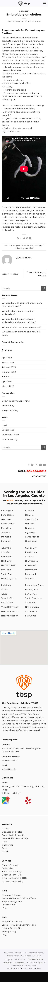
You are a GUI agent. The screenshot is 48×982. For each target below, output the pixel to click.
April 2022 (7, 381)
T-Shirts (6, 828)
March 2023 (8, 362)
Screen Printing (10, 274)
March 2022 (8, 386)
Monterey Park (9, 578)
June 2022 (7, 376)
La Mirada (6, 585)
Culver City (30, 548)
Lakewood (6, 556)
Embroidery (24, 11)
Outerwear (7, 845)
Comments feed (10, 434)
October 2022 (9, 372)
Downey (29, 515)
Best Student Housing (30, 968)
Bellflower (6, 561)
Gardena (29, 578)
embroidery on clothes (24, 248)
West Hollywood (9, 607)
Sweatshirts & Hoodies (13, 835)
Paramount (31, 569)
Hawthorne (31, 541)
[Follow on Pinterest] (40, 465)
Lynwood (6, 569)
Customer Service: (11, 756)
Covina (4, 589)
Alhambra (6, 548)
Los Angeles (7, 510)
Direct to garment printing (16, 401)
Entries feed (8, 430)
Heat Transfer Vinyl (12, 871)
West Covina (31, 519)
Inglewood (30, 532)
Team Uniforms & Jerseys (15, 838)
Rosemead (30, 565)
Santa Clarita (8, 523)
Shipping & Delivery (12, 895)
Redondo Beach (9, 616)
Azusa (4, 594)
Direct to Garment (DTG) (14, 878)
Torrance (5, 532)
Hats (4, 841)
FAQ (4, 908)
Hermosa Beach (9, 611)
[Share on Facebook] (21, 238)
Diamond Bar (32, 561)
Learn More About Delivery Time (19, 898)
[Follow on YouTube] (44, 465)
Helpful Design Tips (12, 901)
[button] (44, 3)
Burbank (29, 528)
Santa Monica (32, 537)
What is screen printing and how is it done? (21, 333)
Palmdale (6, 537)
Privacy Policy (9, 904)
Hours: (5, 783)
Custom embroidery (12, 105)
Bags (4, 848)
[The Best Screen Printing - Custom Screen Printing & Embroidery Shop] (24, 3)
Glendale (6, 519)
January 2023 (9, 367)
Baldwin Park (8, 565)
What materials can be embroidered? (21, 327)
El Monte (29, 510)
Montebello (31, 574)
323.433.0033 (36, 471)
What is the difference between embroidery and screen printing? (19, 320)
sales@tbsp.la (9, 769)
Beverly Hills (31, 589)
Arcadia (29, 556)
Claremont (30, 602)
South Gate (7, 574)
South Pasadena (33, 598)
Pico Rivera (31, 552)
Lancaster (6, 541)
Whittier (5, 552)
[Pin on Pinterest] (27, 238)
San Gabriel (7, 602)
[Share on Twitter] (24, 238)
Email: (5, 765)
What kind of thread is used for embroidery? (18, 312)
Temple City (7, 598)
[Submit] (43, 288)
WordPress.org (9, 439)
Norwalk (29, 523)
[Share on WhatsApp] (18, 238)
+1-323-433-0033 (10, 760)
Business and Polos (12, 832)
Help (4, 890)
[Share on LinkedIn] (30, 238)
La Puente (30, 616)
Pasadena (6, 528)
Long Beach (7, 515)
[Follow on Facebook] (28, 465)
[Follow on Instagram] (32, 465)
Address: (6, 744)
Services (6, 861)
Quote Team (35, 21)
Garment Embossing (13, 881)
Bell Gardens (32, 607)
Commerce (31, 611)
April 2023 (7, 357)
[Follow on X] (36, 465)
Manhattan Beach (34, 585)
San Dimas (31, 594)
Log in (5, 425)
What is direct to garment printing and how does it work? (22, 304)
